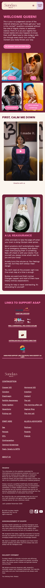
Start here (7, 421)
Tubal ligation (7, 405)
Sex (33, 78)
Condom (5, 392)
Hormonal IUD (30, 387)
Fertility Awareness (10, 400)
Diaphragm (6, 396)
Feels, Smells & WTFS (11, 449)
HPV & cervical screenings (33, 106)
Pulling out (6, 414)
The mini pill (29, 414)
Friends (27, 436)
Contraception (11, 108)
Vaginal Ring (29, 409)
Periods (11, 78)
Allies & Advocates (33, 421)
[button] (33, 5)
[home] (10, 5)
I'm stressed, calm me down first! (17, 46)
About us (6, 457)
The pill (27, 400)
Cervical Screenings (10, 445)
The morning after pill (33, 405)
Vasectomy (6, 409)
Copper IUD (7, 387)
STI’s (4, 436)
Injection (27, 392)
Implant (27, 396)
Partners (27, 427)
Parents (27, 432)
